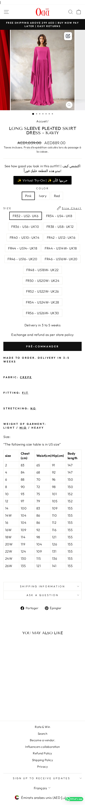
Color (42, 188)
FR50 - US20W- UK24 (42, 280)
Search (42, 733)
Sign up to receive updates (41, 778)
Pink (28, 196)
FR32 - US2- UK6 (25, 216)
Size (42, 208)
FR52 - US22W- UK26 (42, 291)
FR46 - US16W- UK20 (61, 259)
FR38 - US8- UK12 (60, 226)
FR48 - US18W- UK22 (42, 270)
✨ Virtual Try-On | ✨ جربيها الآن (42, 180)
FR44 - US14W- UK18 (61, 248)
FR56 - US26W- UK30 (42, 313)
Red (57, 196)
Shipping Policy (42, 760)
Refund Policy (42, 753)
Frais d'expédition (35, 147)
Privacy (42, 766)
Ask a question (42, 595)
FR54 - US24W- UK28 (42, 302)
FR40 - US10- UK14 (24, 237)
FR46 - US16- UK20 (22, 259)
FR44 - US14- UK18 (22, 248)
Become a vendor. (42, 740)
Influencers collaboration (42, 747)
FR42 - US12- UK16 (61, 237)
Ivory (42, 196)
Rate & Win (42, 727)
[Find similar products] (68, 36)
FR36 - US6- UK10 (25, 226)
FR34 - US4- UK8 (59, 216)
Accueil (41, 121)
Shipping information (42, 586)
